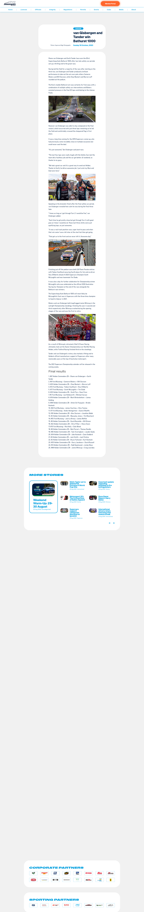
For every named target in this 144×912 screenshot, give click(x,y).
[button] (78, 28)
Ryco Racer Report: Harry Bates (104, 498)
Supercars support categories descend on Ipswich (75, 512)
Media (121, 9)
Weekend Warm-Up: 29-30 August (42, 503)
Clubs (109, 9)
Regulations (68, 9)
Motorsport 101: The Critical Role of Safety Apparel (77, 498)
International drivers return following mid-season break (104, 511)
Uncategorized (46, 509)
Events (96, 9)
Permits (83, 9)
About (133, 9)
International (80, 489)
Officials (38, 9)
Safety (108, 489)
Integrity (52, 9)
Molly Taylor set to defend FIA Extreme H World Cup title (78, 484)
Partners (108, 502)
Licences (24, 9)
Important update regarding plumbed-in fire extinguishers (106, 484)
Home (10, 9)
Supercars (80, 518)
